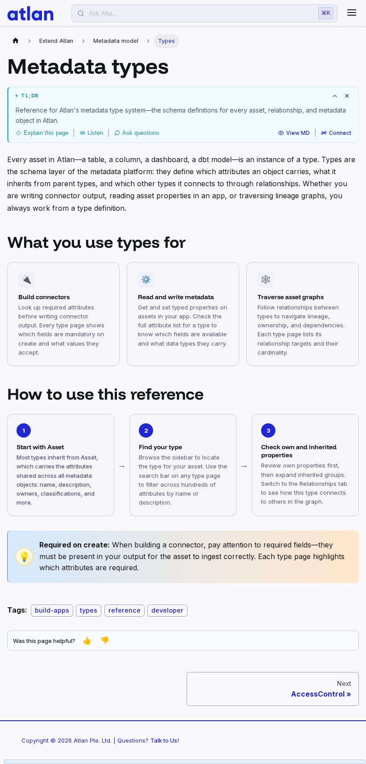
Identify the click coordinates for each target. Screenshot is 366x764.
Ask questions (140, 133)
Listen (95, 133)
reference (124, 610)
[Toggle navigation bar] (352, 13)
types (88, 610)
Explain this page (46, 133)
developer (167, 610)
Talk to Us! (164, 740)
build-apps (52, 610)
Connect (340, 133)
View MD (298, 133)
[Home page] (15, 41)
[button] (183, 96)
